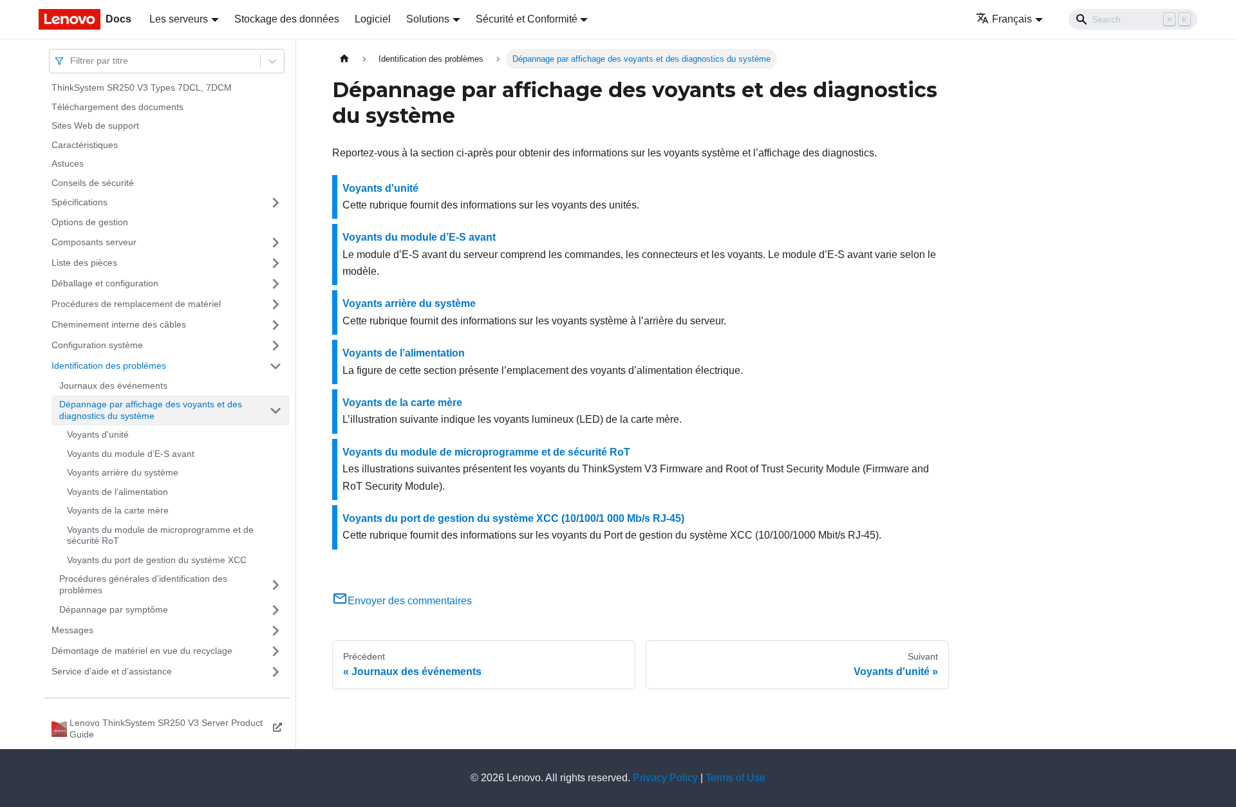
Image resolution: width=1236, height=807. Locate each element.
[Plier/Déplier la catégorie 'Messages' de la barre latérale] (275, 630)
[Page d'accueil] (344, 59)
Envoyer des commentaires (410, 600)
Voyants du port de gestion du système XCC (157, 560)
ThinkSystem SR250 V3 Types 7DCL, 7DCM (142, 87)
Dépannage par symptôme (113, 609)
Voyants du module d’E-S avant (130, 454)
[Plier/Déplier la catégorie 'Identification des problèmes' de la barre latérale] (275, 366)
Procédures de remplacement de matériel (136, 304)
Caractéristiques (85, 145)
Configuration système (97, 345)
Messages (72, 630)
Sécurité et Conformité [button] (526, 19)
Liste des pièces (84, 262)
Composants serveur (94, 242)
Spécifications (80, 202)
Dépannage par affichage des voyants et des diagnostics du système (150, 410)
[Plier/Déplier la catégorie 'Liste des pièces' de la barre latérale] (275, 263)
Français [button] (1012, 19)
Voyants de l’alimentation (117, 492)
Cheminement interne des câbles (119, 324)
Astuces (68, 163)
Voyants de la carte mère (118, 510)
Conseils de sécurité (93, 183)
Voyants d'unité (98, 434)
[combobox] (71, 60)
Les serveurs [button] (178, 19)
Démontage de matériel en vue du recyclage (142, 650)
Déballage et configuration (105, 283)
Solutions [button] (427, 19)
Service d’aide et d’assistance (112, 671)
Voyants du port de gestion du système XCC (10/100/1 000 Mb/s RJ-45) (513, 518)
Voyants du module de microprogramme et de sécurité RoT (160, 535)
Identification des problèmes (109, 365)
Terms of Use (735, 777)
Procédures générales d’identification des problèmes (143, 584)
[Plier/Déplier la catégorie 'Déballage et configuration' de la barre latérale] (275, 284)
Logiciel (373, 19)
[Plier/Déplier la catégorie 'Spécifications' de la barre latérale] (275, 202)
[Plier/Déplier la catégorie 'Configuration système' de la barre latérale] (275, 345)
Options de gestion (90, 222)
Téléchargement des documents (117, 107)
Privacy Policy (665, 777)
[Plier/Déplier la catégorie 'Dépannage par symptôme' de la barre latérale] (275, 610)
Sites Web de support (95, 125)
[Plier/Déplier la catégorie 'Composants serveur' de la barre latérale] (275, 242)
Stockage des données (286, 19)
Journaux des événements (113, 385)
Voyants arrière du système (122, 472)
